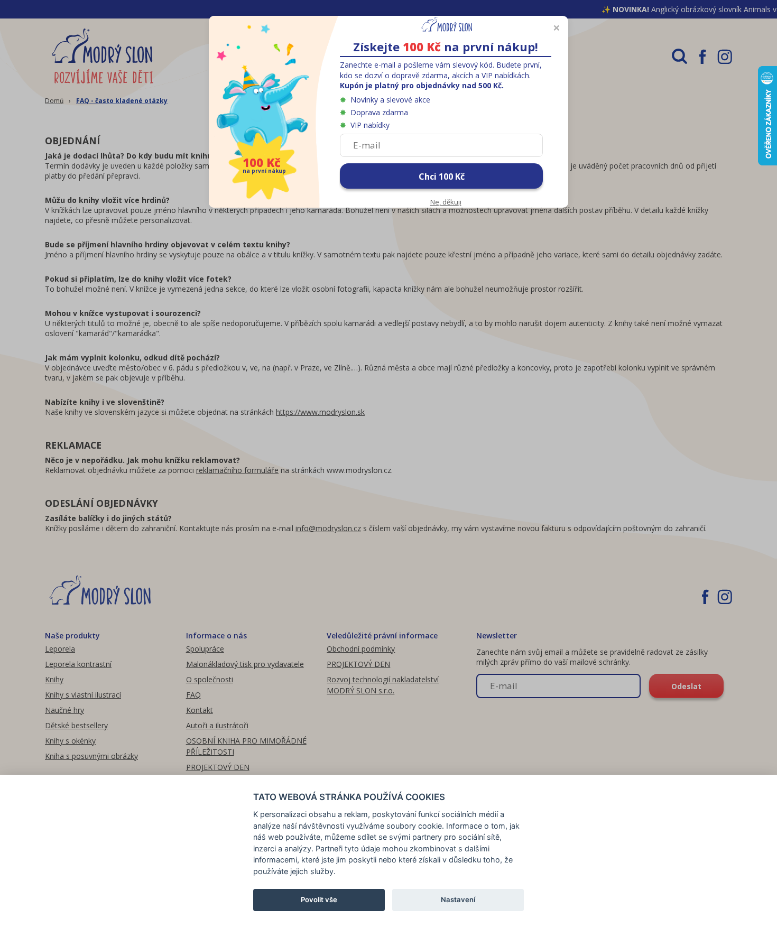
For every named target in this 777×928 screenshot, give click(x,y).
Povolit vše (319, 899)
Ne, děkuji (445, 202)
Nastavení (458, 899)
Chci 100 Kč (442, 176)
